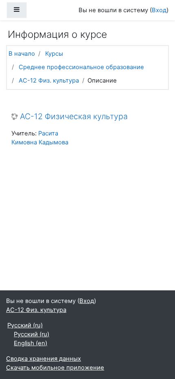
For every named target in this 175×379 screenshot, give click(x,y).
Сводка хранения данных (43, 358)
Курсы (54, 53)
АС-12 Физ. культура (49, 80)
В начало (22, 53)
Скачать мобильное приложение (55, 367)
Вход (159, 10)
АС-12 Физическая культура (74, 116)
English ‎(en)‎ (30, 343)
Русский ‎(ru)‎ (25, 325)
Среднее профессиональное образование (81, 67)
